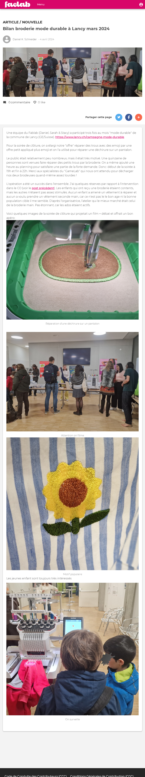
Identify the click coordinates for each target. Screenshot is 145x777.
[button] (141, 4)
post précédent (43, 188)
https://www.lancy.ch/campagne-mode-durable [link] (89, 137)
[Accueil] (17, 4)
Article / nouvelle (22, 22)
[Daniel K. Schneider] (7, 39)
